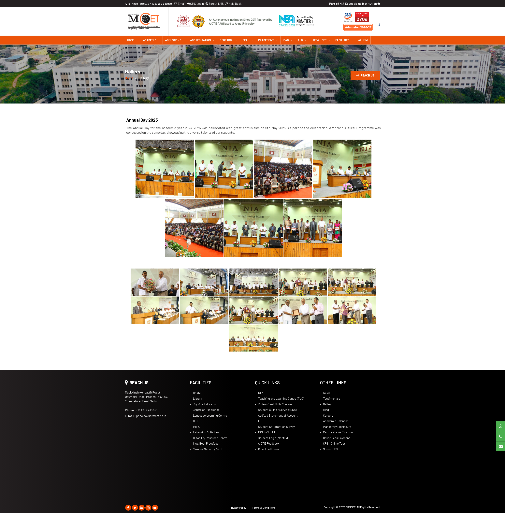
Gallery (327, 404)
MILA (196, 426)
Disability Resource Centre (210, 438)
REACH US (367, 75)
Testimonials (331, 398)
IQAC (286, 40)
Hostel (197, 393)
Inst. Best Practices (206, 443)
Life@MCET (319, 40)
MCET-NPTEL (267, 432)
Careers (328, 415)
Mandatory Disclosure (337, 426)
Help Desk (234, 3)
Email (181, 3)
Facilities (342, 40)
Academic (149, 40)
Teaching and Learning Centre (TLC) (281, 398)
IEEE (261, 421)
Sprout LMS (216, 3)
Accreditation (200, 40)
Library (197, 398)
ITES (196, 421)
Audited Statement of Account (278, 415)
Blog (326, 409)
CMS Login (197, 3)
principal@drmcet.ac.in (145, 416)
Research (227, 40)
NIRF (261, 393)
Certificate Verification (338, 432)
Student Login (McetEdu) (274, 438)
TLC (300, 40)
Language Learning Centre (210, 415)
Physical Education (205, 404)
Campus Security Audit (208, 449)
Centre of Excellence (206, 409)
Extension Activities (206, 432)
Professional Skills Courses (275, 404)
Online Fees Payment (336, 438)
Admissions (173, 40)
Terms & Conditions (264, 507)
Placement (266, 40)
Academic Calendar (335, 421)
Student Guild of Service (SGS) (277, 409)
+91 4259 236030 (141, 410)
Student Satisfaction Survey (276, 426)
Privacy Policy (238, 507)
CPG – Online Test (334, 443)
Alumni (363, 40)
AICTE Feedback (268, 443)
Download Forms (269, 449)
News (326, 393)
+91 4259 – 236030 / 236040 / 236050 (149, 3)
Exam (246, 40)
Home (130, 40)
